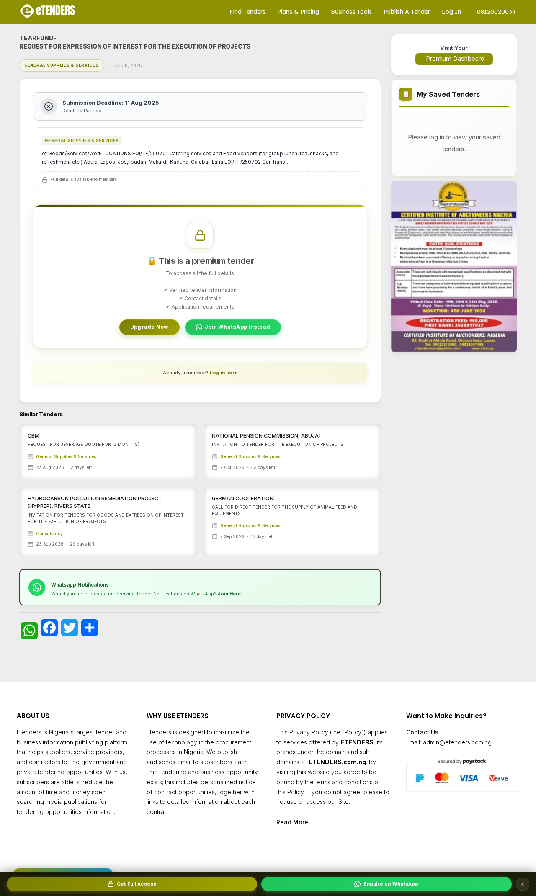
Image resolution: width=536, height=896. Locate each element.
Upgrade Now (149, 327)
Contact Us (422, 732)
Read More (292, 822)
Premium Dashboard (455, 58)
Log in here (224, 373)
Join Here (229, 594)
